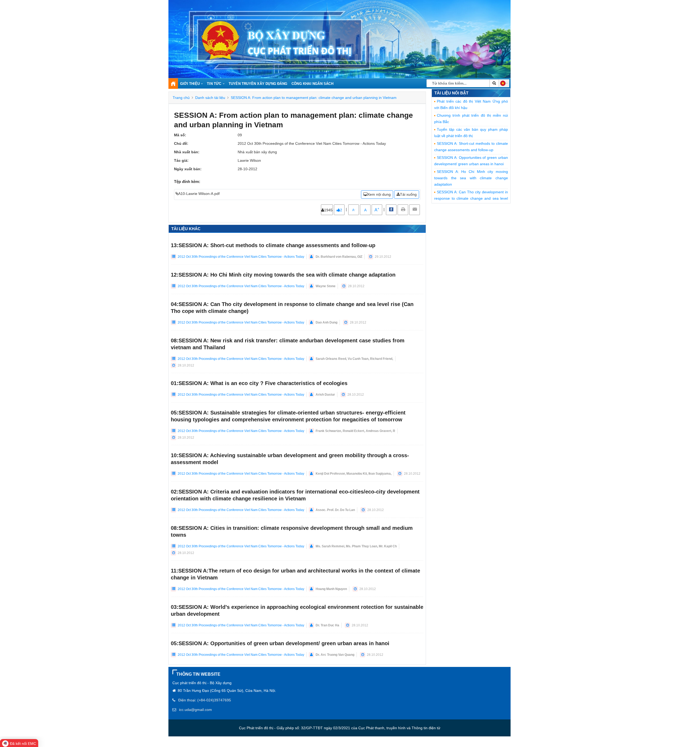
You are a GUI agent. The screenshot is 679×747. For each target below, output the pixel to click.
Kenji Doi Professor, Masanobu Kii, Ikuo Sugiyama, (353, 473)
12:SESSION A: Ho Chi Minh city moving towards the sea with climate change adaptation (283, 275)
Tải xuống (408, 194)
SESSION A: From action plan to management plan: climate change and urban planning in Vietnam (314, 97)
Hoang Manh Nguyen (331, 589)
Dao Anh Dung (326, 322)
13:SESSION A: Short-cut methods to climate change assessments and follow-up (273, 245)
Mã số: (180, 135)
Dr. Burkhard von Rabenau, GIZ (339, 257)
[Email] (414, 209)
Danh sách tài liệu (210, 97)
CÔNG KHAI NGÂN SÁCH (312, 84)
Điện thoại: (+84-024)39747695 (204, 700)
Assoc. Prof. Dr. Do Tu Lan (335, 510)
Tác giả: (181, 160)
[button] (504, 83)
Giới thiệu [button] (190, 84)
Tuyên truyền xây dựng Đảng (258, 84)
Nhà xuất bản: (186, 152)
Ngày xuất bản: (188, 169)
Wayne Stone (326, 286)
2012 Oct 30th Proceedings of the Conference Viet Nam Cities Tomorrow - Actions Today (240, 257)
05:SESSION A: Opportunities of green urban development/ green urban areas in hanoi (280, 643)
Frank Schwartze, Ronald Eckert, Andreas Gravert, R (355, 431)
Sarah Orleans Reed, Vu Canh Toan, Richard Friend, (354, 359)
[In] (403, 209)
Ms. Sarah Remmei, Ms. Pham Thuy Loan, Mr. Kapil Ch (356, 546)
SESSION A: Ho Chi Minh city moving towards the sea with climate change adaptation (471, 177)
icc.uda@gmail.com (195, 709)
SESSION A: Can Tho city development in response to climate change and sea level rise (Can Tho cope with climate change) (471, 198)
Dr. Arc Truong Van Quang (335, 655)
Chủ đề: (181, 143)
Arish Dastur (325, 394)
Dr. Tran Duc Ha (327, 625)
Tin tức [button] (214, 84)
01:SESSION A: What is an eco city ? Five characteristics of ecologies (259, 383)
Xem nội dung (379, 194)
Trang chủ (181, 97)
